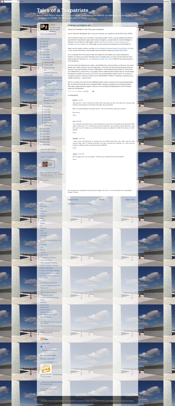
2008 (44, 134)
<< (41, 362)
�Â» (54, 355)
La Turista (43, 233)
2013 (44, 52)
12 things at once (49, 103)
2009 (44, 131)
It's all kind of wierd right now (53, 78)
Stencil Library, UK (46, 312)
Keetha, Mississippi (46, 268)
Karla (53, 25)
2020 (44, 41)
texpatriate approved (50, 72)
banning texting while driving (94, 73)
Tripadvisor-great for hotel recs (50, 285)
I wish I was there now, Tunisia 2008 (51, 94)
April (45, 117)
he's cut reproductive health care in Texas (99, 59)
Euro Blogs (47, 359)
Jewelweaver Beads (46, 295)
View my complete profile (48, 34)
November (47, 62)
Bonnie (42, 250)
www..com (48, 160)
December (47, 59)
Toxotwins (43, 211)
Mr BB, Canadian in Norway (49, 265)
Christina (43, 228)
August (46, 106)
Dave (42, 247)
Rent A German (45, 310)
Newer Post (73, 200)
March (46, 120)
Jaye (41, 230)
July (45, 109)
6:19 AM (80, 100)
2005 (44, 142)
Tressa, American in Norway (49, 273)
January (47, 125)
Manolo (42, 300)
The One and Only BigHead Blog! (51, 326)
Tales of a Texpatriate (62, 10)
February (47, 122)
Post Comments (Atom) (84, 204)
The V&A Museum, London (49, 314)
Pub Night (43, 244)
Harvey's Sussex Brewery (48, 292)
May (45, 114)
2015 (44, 46)
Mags (42, 218)
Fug (41, 290)
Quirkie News (44, 305)
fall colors (47, 98)
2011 (44, 57)
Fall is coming (48, 75)
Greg (42, 213)
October (47, 65)
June (46, 112)
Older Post (130, 200)
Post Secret (44, 288)
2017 (44, 44)
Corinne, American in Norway (49, 270)
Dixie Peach (44, 255)
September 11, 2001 (50, 100)
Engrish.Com (44, 307)
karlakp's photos (50, 165)
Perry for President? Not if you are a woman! (53, 90)
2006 (44, 139)
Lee (41, 208)
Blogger (131, 401)
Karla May (43, 206)
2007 (44, 136)
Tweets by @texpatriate (47, 152)
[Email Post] (92, 91)
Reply (74, 115)
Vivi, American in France (48, 257)
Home (101, 200)
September (48, 67)
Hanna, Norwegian (46, 260)
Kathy (42, 204)
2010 (44, 128)
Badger (42, 223)
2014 (44, 49)
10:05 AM (81, 138)
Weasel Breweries (46, 317)
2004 (44, 145)
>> (57, 362)
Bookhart (43, 216)
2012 (44, 54)
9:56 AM (78, 121)
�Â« (41, 355)
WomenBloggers (49, 362)
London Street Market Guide (49, 297)
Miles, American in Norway (48, 263)
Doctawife (43, 235)
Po (41, 225)
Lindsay (42, 221)
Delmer (42, 252)
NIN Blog (43, 302)
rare (45, 70)
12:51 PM (81, 154)
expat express (48, 355)
